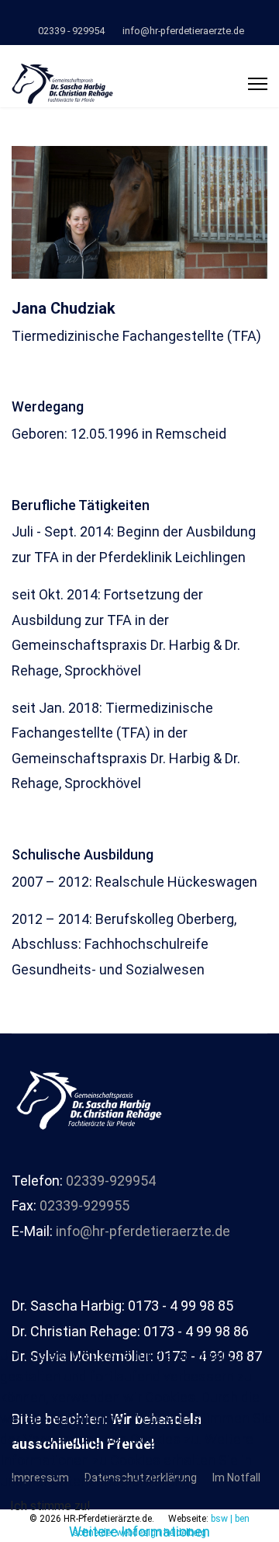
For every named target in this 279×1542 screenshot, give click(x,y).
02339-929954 (111, 1180)
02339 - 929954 (71, 30)
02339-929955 (84, 1205)
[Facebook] (140, 14)
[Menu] (257, 84)
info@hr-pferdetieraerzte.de (183, 30)
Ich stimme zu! (50, 1506)
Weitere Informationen (139, 1531)
